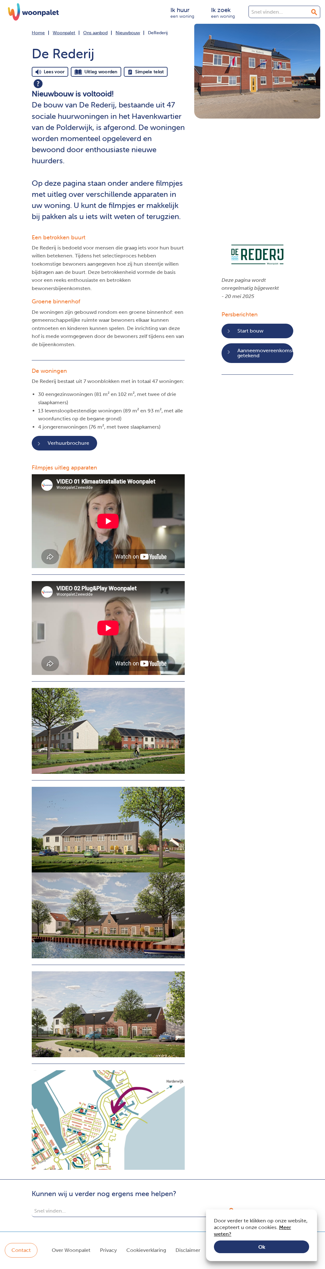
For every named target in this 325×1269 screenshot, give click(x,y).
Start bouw (250, 331)
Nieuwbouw (128, 33)
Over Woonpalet (71, 1250)
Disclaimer (188, 1250)
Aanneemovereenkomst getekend (265, 353)
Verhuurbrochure (68, 443)
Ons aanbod (95, 33)
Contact (21, 1250)
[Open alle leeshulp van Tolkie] (38, 83)
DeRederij (158, 33)
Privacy (108, 1250)
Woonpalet (64, 33)
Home (38, 33)
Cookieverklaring (146, 1250)
